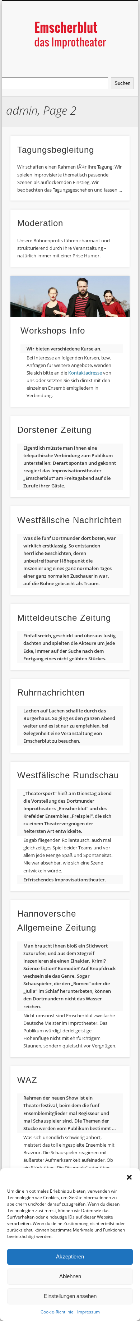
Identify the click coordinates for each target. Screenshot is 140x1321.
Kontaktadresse (85, 373)
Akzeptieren (70, 1256)
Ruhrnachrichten (51, 692)
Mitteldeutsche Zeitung (64, 618)
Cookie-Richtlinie (57, 1312)
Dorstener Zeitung (54, 430)
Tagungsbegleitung (55, 150)
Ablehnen (70, 1276)
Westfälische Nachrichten (69, 520)
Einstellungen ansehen (70, 1296)
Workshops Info (52, 330)
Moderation (40, 223)
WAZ (27, 1080)
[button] (129, 1177)
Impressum (88, 1312)
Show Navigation (112, 64)
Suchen (122, 83)
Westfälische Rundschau (68, 775)
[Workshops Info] (70, 296)
